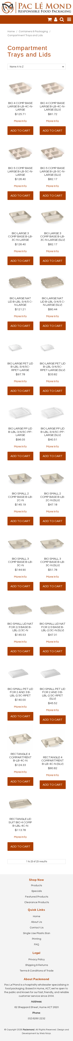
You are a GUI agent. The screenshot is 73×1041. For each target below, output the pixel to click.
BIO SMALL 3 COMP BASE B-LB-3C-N (20, 562)
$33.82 (52, 374)
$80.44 (52, 309)
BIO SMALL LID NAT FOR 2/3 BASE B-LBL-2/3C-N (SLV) (53, 627)
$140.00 (20, 699)
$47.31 (52, 634)
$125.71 (20, 114)
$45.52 (52, 703)
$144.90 (20, 569)
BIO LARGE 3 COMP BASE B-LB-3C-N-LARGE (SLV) (52, 236)
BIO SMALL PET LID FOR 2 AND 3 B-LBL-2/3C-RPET (20, 692)
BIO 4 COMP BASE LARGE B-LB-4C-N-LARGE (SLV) (52, 106)
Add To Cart (20, 130)
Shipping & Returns (36, 965)
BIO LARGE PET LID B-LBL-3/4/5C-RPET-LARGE (20, 367)
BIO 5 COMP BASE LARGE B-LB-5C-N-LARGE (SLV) (52, 171)
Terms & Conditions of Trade (37, 970)
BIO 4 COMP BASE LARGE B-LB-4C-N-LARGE (20, 106)
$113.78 (20, 830)
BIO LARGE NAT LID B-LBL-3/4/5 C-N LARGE (20, 301)
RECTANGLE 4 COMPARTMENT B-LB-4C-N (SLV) (52, 760)
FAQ (36, 944)
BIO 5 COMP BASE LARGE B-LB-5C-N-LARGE (20, 171)
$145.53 (20, 634)
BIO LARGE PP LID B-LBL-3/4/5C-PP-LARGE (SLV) (53, 432)
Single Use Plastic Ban (36, 933)
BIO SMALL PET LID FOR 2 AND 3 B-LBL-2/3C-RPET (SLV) (52, 693)
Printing (36, 939)
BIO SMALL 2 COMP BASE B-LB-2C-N (20, 497)
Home (11, 31)
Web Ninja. (45, 1033)
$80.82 (52, 768)
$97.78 (20, 374)
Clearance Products (36, 902)
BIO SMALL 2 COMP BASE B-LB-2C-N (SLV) (52, 497)
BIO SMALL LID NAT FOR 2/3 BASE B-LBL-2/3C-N (20, 627)
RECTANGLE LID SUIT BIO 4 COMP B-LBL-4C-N (20, 822)
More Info (20, 121)
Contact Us (36, 927)
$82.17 (52, 179)
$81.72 (52, 114)
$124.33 (20, 765)
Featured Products (36, 896)
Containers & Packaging (33, 31)
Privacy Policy (36, 959)
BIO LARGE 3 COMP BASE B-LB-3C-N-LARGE (20, 236)
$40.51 (52, 439)
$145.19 (20, 504)
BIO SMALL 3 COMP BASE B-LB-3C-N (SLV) (52, 562)
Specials (36, 891)
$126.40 (20, 179)
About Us (36, 922)
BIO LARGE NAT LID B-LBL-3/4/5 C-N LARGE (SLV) (52, 301)
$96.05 (20, 439)
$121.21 (20, 309)
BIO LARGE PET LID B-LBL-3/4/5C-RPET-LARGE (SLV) (53, 367)
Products (36, 885)
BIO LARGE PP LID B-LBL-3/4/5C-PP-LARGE (20, 432)
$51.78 (52, 569)
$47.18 (52, 504)
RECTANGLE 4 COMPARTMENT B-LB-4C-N (20, 757)
